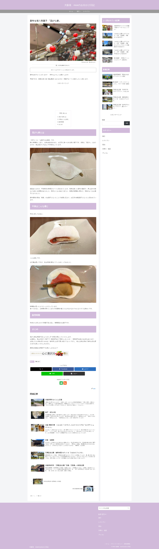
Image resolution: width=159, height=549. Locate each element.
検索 (103, 120)
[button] (74, 374)
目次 (60, 113)
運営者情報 (127, 544)
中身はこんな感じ (64, 119)
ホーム (107, 544)
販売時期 (61, 122)
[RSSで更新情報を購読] (65, 383)
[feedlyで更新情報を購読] (61, 383)
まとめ (61, 124)
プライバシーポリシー (116, 544)
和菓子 (38, 361)
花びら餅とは (62, 116)
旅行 (33, 361)
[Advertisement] (63, 96)
